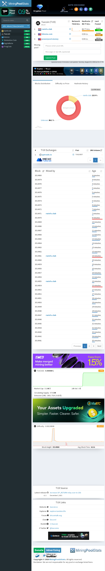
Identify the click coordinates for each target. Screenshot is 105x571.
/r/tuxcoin (54, 524)
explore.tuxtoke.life (58, 511)
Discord (53, 519)
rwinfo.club (47, 29)
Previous (77, 346)
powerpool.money (50, 39)
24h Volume (95, 150)
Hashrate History (81, 83)
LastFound (98, 22)
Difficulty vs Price (62, 83)
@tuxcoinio (54, 528)
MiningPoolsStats (57, 559)
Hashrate (86, 22)
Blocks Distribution (42, 83)
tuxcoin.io (54, 507)
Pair (77, 150)
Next (99, 346)
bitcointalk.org (56, 515)
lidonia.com (47, 34)
